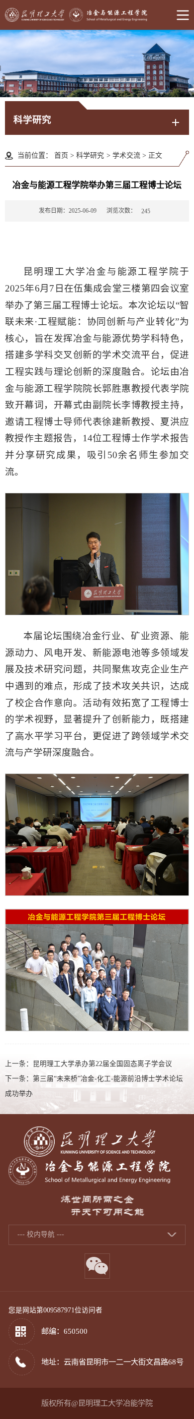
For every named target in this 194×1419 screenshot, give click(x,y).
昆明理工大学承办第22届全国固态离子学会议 (102, 1063)
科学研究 (90, 155)
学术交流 (126, 155)
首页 (61, 155)
